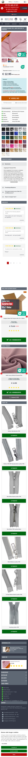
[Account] (15, 19)
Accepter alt (14, 747)
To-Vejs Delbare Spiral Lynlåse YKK (14, 594)
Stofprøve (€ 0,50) (15, 340)
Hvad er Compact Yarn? (10, 196)
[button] (7, 103)
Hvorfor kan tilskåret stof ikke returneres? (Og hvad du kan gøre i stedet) (16, 648)
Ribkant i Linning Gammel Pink (14, 318)
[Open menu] (2, 19)
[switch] (25, 2)
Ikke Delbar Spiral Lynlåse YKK (14, 496)
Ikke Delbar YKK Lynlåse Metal (14, 529)
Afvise (14, 754)
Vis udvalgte (4, 743)
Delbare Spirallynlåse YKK (14, 431)
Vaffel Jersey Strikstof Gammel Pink (14, 375)
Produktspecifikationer (10, 187)
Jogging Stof (14, 23)
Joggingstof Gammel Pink (15, 661)
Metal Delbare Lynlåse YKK (14, 561)
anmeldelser (15, 700)
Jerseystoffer (7, 23)
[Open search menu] (20, 19)
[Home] (2, 24)
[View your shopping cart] (25, 19)
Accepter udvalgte (14, 750)
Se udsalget (25, 8)
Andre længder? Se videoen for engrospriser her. (12, 88)
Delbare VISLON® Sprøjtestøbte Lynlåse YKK (14, 463)
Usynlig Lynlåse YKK (14, 627)
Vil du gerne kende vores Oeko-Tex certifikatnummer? (13, 192)
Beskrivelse (7, 164)
